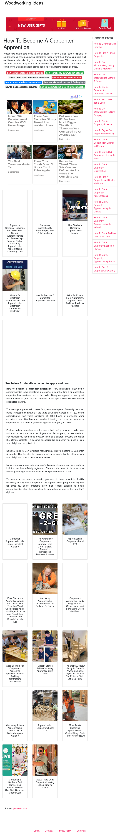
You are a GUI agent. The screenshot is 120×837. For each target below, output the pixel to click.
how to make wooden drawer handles (25, 72)
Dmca (37, 830)
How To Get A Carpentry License (103, 122)
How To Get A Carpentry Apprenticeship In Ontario (102, 206)
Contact (48, 830)
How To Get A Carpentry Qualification (101, 167)
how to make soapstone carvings (21, 86)
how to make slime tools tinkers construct (29, 77)
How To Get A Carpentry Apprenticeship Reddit (104, 258)
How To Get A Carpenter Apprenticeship (101, 192)
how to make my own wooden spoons (64, 72)
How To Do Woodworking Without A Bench (104, 78)
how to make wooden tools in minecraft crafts (62, 86)
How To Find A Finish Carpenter (104, 54)
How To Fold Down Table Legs (103, 101)
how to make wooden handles (66, 77)
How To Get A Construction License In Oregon (104, 142)
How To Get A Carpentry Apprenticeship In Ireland (102, 222)
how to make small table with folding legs (64, 82)
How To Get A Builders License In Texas (105, 235)
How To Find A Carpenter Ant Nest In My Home (104, 180)
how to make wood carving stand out (23, 82)
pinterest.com (20, 808)
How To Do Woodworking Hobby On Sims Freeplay (104, 65)
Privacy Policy (64, 830)
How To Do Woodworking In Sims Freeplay (104, 112)
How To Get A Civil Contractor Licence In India (104, 155)
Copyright (81, 830)
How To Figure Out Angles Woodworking (104, 132)
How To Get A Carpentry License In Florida (104, 245)
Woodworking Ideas (24, 3)
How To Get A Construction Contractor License (103, 90)
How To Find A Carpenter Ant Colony (104, 269)
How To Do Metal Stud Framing (105, 45)
